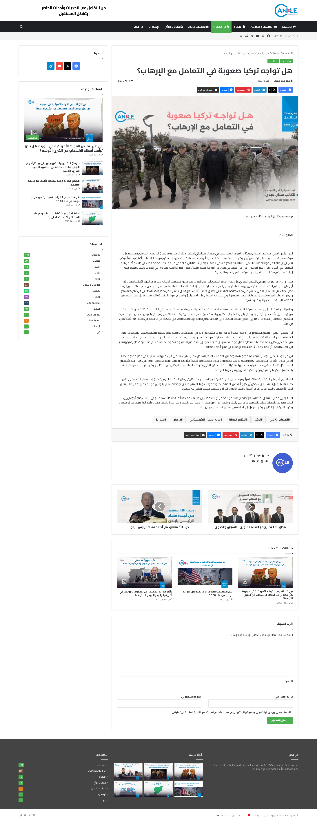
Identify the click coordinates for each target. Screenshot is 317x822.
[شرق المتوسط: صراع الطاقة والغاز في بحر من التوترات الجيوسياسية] (128, 789)
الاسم (289, 681)
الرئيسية (287, 26)
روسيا (97, 267)
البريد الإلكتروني (283, 696)
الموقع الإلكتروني (191, 696)
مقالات (273, 61)
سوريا (160, 419)
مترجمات (221, 26)
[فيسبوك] (262, 461)
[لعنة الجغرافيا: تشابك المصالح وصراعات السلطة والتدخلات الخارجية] (92, 218)
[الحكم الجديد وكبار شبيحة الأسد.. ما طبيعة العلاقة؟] (92, 186)
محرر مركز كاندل (282, 81)
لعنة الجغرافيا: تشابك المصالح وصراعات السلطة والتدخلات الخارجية (56, 215)
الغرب (97, 273)
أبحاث (97, 279)
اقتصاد (238, 26)
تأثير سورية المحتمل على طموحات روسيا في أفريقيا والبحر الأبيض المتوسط (145, 593)
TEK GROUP (221, 815)
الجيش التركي (278, 419)
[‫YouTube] (253, 461)
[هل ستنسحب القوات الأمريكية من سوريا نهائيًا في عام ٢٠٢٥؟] (205, 572)
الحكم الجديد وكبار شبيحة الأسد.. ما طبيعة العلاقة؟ (54, 182)
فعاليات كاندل (197, 26)
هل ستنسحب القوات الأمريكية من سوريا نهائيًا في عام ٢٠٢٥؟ (207, 593)
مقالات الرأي (173, 26)
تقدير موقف (93, 303)
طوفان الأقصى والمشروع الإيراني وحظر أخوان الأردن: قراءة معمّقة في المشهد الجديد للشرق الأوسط (53, 167)
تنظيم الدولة (237, 419)
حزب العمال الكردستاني (205, 419)
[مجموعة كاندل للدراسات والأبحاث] (286, 10)
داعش (177, 419)
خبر (98, 332)
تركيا (257, 419)
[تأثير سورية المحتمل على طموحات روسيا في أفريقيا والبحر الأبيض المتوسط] (144, 572)
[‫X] (258, 461)
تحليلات (96, 291)
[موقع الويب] (266, 461)
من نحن (138, 26)
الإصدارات (153, 26)
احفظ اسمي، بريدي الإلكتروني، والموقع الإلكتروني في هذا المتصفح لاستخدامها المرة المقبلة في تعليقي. (230, 712)
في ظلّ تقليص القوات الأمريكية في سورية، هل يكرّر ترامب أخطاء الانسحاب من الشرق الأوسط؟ (267, 595)
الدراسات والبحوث (263, 26)
